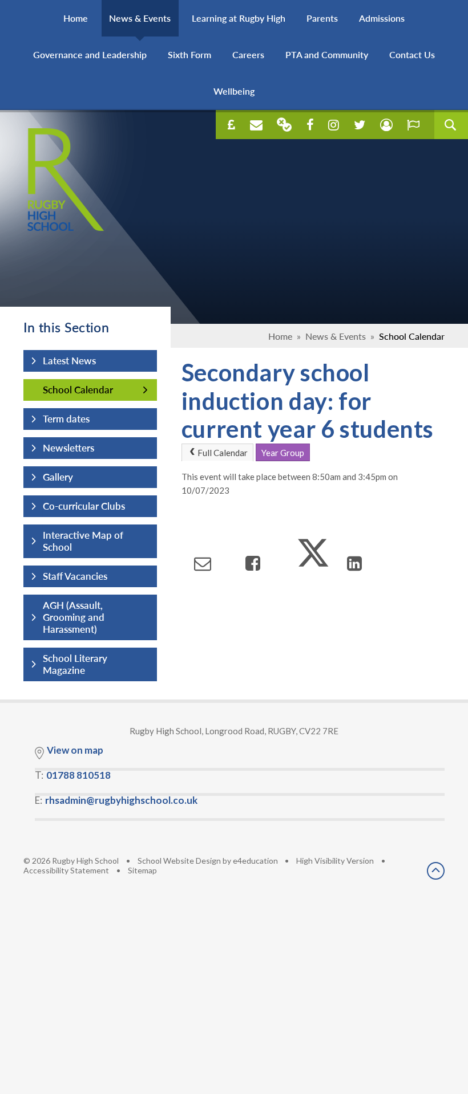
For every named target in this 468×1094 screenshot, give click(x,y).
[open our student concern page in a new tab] (386, 125)
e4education (255, 860)
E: (116, 800)
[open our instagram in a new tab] (333, 125)
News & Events (335, 336)
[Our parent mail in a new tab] (284, 124)
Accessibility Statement (66, 870)
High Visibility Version (335, 860)
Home (280, 336)
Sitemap (142, 870)
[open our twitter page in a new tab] (359, 125)
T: (73, 775)
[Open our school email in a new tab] (256, 125)
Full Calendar (222, 453)
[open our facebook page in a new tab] (310, 125)
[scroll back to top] (436, 871)
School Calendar (412, 336)
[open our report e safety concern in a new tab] (413, 125)
